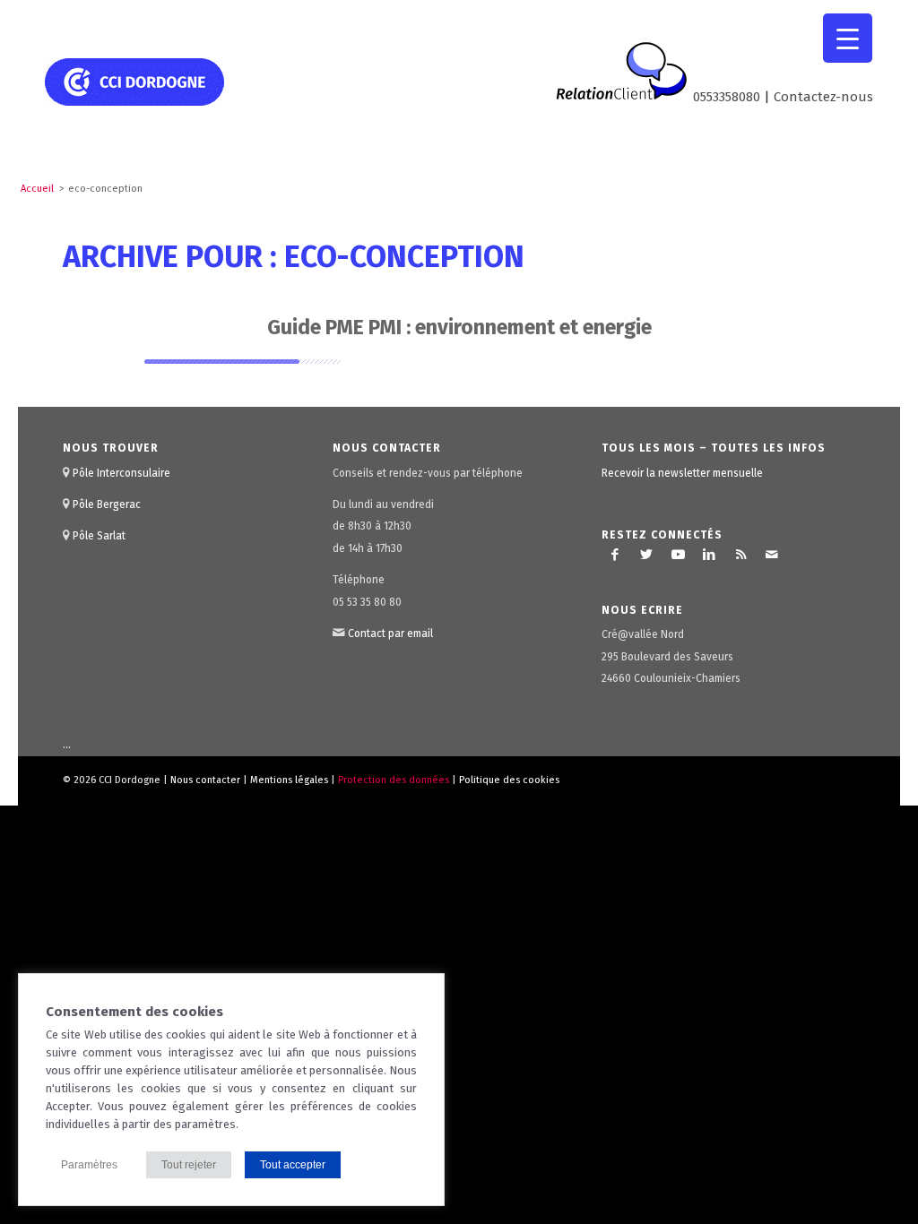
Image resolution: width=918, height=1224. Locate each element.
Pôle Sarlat (99, 536)
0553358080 (726, 97)
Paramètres (89, 1165)
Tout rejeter (188, 1165)
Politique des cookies (509, 780)
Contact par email (390, 633)
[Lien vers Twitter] (646, 554)
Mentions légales (289, 780)
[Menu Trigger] (847, 38)
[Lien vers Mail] (771, 554)
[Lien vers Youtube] (677, 554)
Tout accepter (292, 1165)
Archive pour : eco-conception (293, 256)
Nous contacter (205, 780)
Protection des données (393, 780)
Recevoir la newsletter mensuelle (682, 473)
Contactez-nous (823, 97)
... (67, 745)
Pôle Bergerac (107, 504)
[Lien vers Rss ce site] (740, 554)
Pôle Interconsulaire (121, 473)
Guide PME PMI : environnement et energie (459, 327)
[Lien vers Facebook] (615, 554)
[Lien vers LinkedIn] (709, 554)
